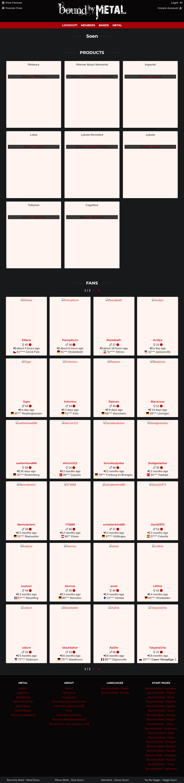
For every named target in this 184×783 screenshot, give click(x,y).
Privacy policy (69, 697)
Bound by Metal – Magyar (161, 719)
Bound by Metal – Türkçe (161, 764)
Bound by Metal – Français (161, 715)
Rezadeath (114, 340)
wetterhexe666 (26, 463)
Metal (117, 25)
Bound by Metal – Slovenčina (161, 755)
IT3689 (70, 524)
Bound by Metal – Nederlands (161, 728)
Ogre (26, 401)
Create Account (168, 8)
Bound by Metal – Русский (161, 750)
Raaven (114, 401)
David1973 (158, 524)
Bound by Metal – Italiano (161, 724)
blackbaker (70, 647)
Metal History (23, 706)
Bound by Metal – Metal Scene (23, 780)
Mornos (70, 586)
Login (175, 2)
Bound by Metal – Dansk (161, 697)
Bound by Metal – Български (161, 688)
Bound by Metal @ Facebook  (69, 719)
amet (114, 586)
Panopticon (70, 340)
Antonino (70, 401)
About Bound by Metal (69, 715)
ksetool (26, 586)
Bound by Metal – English (115, 688)
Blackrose (157, 401)
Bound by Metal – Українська (161, 768)
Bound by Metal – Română (161, 746)
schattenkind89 (114, 524)
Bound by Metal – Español (161, 706)
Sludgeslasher (157, 463)
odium (26, 647)
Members (88, 25)
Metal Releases (23, 710)
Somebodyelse (114, 463)
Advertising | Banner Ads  (69, 706)
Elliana (26, 340)
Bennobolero (26, 524)
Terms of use (69, 692)
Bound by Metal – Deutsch (115, 692)
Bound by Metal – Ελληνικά (161, 701)
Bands (104, 25)
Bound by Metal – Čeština (161, 692)
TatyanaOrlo (157, 647)
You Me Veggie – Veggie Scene (160, 780)
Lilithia (157, 586)
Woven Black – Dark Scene (69, 780)
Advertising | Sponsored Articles (69, 701)
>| (98, 290)
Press (69, 710)
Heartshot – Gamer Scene (115, 780)
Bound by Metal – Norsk (161, 732)
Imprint (69, 688)
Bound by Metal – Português (161, 741)
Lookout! (69, 25)
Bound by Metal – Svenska (161, 759)
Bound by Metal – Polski (161, 737)
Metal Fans (23, 692)
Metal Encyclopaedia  (23, 715)
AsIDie (113, 647)
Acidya (157, 340)
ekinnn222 (70, 463)
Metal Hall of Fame (23, 701)
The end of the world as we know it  (69, 724)
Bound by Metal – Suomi (161, 710)
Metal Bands (23, 697)
